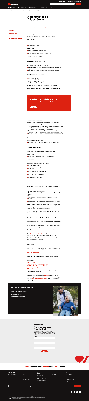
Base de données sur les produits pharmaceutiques (37, 267)
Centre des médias (40, 375)
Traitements (20, 10)
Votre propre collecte (69, 377)
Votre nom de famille (37, 341)
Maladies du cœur (14, 10)
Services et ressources (16, 294)
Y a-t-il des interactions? (13, 35)
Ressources (11, 40)
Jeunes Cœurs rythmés (70, 379)
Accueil (9, 10)
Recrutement (25, 381)
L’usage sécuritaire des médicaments (35, 262)
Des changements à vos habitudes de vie (15, 38)
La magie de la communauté (18, 296)
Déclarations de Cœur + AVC (41, 378)
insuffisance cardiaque (51, 63)
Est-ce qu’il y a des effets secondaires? (15, 36)
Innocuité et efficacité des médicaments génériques (38, 264)
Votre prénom (36, 336)
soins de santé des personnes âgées (39, 278)
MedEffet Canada (31, 268)
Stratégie (24, 374)
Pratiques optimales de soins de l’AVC (57, 377)
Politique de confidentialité (38, 357)
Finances (24, 377)
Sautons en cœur (69, 374)
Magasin (67, 381)
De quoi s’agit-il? (11, 30)
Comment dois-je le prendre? (13, 33)
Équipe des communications (41, 380)
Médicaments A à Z (26, 10)
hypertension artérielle (41, 63)
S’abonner (44, 351)
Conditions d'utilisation (45, 357)
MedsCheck (46, 275)
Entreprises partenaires (26, 379)
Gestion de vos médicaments (33, 252)
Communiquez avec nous (12, 374)
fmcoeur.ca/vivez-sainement (36, 233)
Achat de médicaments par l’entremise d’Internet (37, 265)
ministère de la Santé (33, 274)
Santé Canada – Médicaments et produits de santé (37, 255)
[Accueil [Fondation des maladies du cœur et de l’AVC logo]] (14, 4)
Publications (54, 374)
